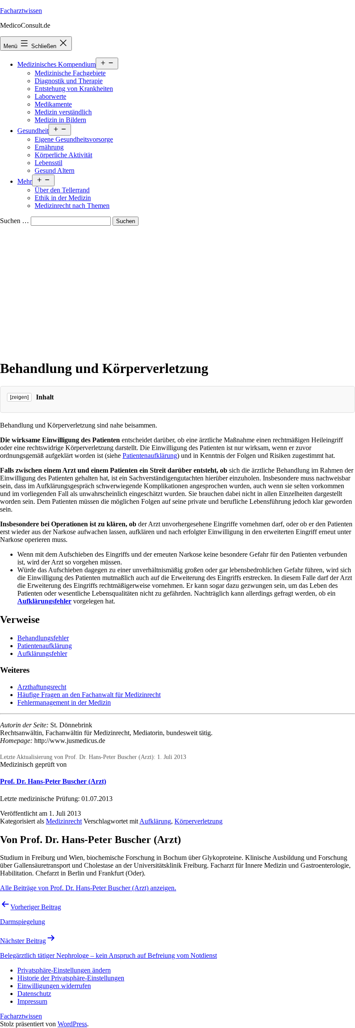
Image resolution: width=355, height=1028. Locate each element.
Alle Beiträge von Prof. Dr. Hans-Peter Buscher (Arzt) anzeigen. (88, 888)
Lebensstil (48, 162)
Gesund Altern (54, 170)
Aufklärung (155, 821)
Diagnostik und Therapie (69, 80)
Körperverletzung (198, 821)
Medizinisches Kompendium (56, 64)
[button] (64, 970)
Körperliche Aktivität (63, 155)
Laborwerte (50, 96)
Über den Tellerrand (62, 190)
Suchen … (14, 220)
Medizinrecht (64, 821)
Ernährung (49, 147)
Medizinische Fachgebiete (70, 73)
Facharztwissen (21, 10)
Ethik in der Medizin (63, 197)
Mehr (24, 181)
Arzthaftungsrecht (41, 687)
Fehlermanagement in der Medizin (64, 702)
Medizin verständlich (63, 112)
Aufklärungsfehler (44, 601)
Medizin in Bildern (60, 119)
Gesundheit (32, 130)
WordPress (72, 1024)
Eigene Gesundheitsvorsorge (74, 139)
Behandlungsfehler (43, 638)
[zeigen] (19, 397)
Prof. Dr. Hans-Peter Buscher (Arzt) (53, 781)
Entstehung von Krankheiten (74, 88)
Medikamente (53, 104)
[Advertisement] (177, 290)
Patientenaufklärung (150, 455)
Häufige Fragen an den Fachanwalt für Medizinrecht (89, 694)
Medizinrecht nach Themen (72, 205)
